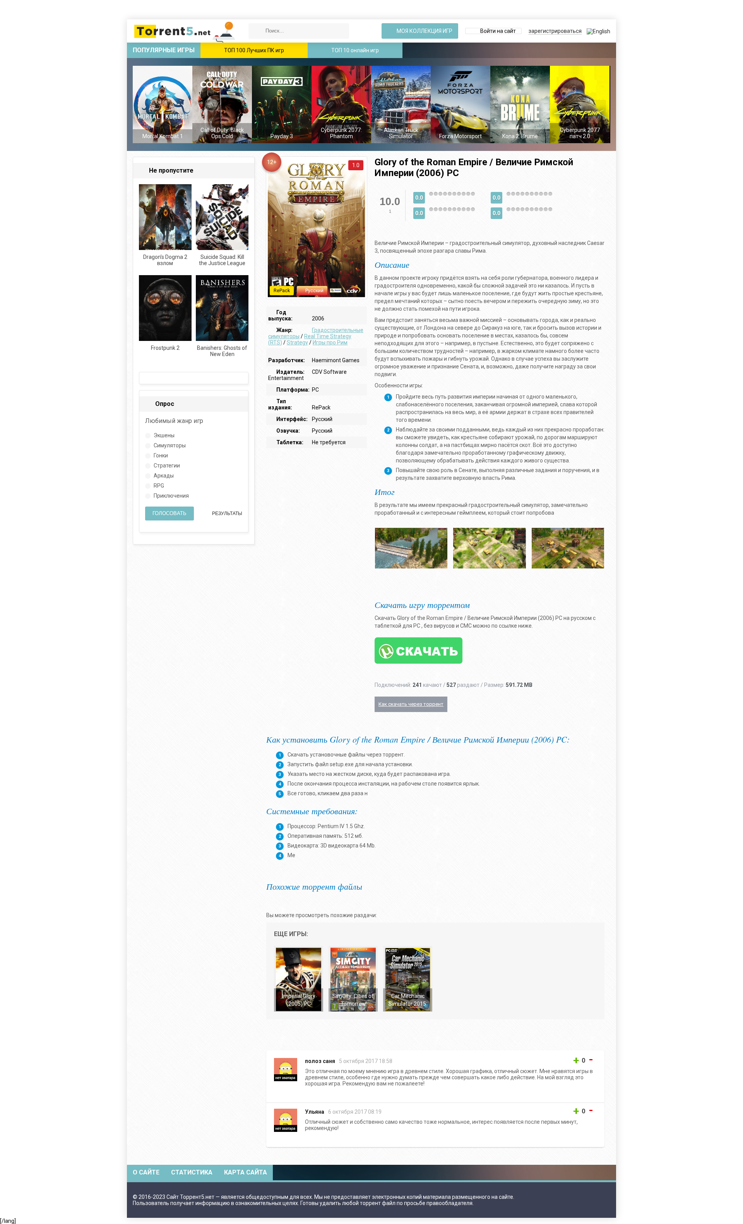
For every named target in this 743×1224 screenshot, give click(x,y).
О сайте (146, 1172)
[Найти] (256, 31)
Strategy (297, 342)
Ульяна (314, 1112)
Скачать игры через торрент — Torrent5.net (185, 31)
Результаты (226, 513)
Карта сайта (245, 1172)
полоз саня (320, 1061)
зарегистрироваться (555, 31)
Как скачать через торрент (410, 704)
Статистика (191, 1172)
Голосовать (169, 513)
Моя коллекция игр (423, 31)
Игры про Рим (330, 342)
